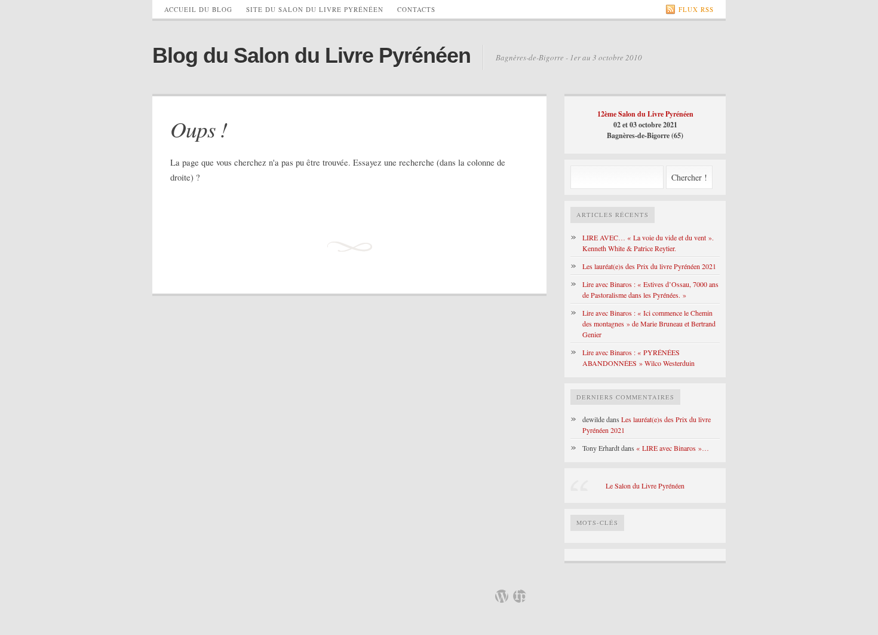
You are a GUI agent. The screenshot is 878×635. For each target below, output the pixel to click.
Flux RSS (696, 9)
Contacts (416, 9)
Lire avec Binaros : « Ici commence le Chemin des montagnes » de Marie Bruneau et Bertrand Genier (649, 323)
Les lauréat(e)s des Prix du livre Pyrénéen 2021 (649, 266)
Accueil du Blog (198, 9)
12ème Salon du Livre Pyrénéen (645, 114)
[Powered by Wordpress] (502, 596)
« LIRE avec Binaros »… (672, 448)
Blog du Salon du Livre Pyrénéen (311, 55)
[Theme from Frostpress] (520, 596)
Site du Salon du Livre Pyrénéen (314, 9)
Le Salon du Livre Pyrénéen (645, 485)
